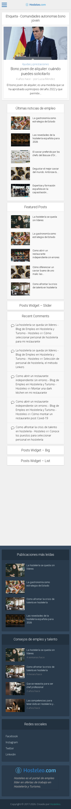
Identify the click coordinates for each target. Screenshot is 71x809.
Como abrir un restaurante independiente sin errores (46, 254)
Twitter (10, 748)
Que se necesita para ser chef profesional (40, 685)
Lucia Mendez (46, 79)
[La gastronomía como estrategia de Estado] (22, 123)
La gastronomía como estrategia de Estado (44, 120)
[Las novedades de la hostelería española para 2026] (22, 139)
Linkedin (11, 754)
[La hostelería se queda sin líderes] (22, 221)
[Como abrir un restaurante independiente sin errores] (22, 255)
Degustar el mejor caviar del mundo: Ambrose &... (46, 170)
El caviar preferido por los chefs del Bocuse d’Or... (46, 153)
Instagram (12, 742)
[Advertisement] (35, 504)
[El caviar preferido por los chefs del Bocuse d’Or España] (22, 156)
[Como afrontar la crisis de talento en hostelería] (22, 288)
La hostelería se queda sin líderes (45, 218)
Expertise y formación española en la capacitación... (44, 189)
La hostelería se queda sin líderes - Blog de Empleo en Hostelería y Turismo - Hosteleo (37, 329)
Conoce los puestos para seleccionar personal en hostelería (37, 435)
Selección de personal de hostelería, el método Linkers (37, 363)
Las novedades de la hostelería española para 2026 (46, 138)
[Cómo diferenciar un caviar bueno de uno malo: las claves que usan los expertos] (22, 272)
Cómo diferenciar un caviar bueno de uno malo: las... (43, 270)
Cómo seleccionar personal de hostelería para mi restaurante (37, 337)
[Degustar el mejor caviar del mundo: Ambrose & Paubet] (22, 173)
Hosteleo (55, 804)
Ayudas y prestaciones (35, 64)
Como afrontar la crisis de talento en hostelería (45, 286)
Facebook (12, 736)
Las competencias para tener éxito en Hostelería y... (41, 702)
